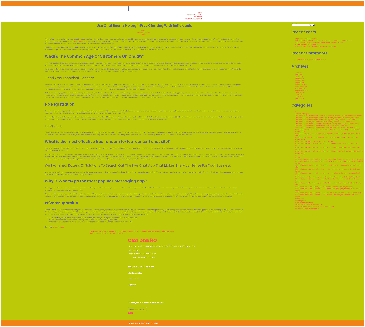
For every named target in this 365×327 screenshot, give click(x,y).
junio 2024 (299, 73)
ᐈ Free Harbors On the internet (307, 44)
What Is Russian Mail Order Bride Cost (309, 204)
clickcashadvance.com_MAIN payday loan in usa (314, 141)
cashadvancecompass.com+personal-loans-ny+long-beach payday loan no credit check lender (327, 138)
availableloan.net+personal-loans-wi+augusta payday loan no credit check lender (327, 127)
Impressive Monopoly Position (306, 38)
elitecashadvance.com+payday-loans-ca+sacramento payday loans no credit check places (328, 184)
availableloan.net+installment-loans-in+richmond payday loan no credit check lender (328, 116)
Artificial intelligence (303, 114)
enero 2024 (299, 83)
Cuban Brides (300, 153)
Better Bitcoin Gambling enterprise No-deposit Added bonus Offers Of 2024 (323, 40)
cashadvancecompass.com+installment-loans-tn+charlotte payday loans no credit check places (327, 130)
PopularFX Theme (151, 323)
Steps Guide (299, 199)
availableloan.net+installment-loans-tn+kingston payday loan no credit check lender (328, 120)
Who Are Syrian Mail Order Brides (307, 208)
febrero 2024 (300, 81)
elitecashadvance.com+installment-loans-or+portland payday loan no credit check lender (327, 170)
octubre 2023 (300, 89)
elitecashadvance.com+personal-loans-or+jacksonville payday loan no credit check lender (327, 190)
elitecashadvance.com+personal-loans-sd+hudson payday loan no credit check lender (328, 193)
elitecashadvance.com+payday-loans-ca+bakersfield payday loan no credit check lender (327, 180)
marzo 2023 (299, 98)
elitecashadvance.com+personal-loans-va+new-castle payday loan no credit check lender (327, 196)
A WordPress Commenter (305, 60)
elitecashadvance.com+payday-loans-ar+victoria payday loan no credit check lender (328, 177)
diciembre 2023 (301, 85)
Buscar (294, 23)
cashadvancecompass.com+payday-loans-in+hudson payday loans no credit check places (327, 134)
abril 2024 (299, 77)
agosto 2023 (300, 92)
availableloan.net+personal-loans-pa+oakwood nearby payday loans (321, 126)
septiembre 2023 (301, 91)
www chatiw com (80, 41)
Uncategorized (58, 227)
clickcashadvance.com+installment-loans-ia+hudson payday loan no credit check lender (327, 144)
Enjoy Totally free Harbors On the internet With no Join (316, 46)
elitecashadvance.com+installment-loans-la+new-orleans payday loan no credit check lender (329, 162)
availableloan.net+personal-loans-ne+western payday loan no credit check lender (327, 124)
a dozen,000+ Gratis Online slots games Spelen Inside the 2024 (319, 42)
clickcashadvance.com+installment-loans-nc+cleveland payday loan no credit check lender (328, 148)
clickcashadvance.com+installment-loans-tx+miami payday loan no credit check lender (329, 151)
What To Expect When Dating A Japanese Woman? (314, 206)
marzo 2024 (299, 79)
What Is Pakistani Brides (304, 203)
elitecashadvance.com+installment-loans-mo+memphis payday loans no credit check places (328, 166)
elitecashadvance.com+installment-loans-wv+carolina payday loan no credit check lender (327, 174)
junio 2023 (299, 96)
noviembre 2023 (301, 87)
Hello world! (321, 60)
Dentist (298, 157)
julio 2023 (299, 94)
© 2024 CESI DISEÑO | (137, 323)
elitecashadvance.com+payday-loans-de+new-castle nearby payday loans (324, 187)
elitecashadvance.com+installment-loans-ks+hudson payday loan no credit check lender (329, 159)
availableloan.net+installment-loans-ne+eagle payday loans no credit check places (327, 118)
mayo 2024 (299, 75)
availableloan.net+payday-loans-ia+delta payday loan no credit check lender (325, 122)
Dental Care (299, 155)
